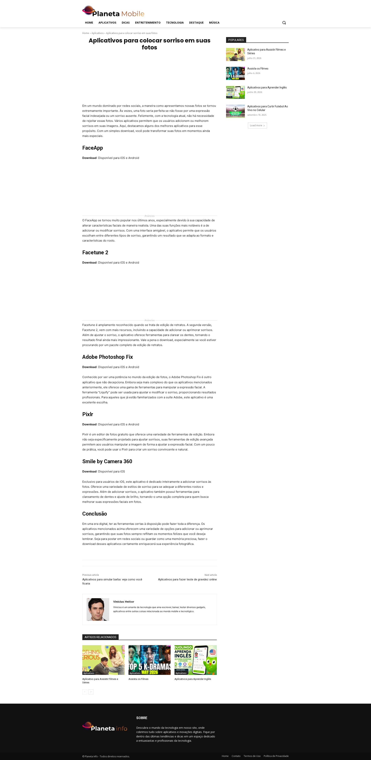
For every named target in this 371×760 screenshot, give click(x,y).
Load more (256, 125)
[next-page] (90, 691)
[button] (284, 22)
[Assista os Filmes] (149, 660)
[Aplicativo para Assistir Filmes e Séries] (103, 660)
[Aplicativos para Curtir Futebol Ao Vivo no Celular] (235, 111)
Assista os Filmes (138, 679)
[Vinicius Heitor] (98, 609)
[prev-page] (84, 691)
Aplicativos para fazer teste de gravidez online (187, 579)
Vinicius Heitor (123, 601)
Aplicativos (98, 33)
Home (85, 33)
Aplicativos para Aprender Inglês (192, 679)
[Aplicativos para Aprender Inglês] (195, 660)
